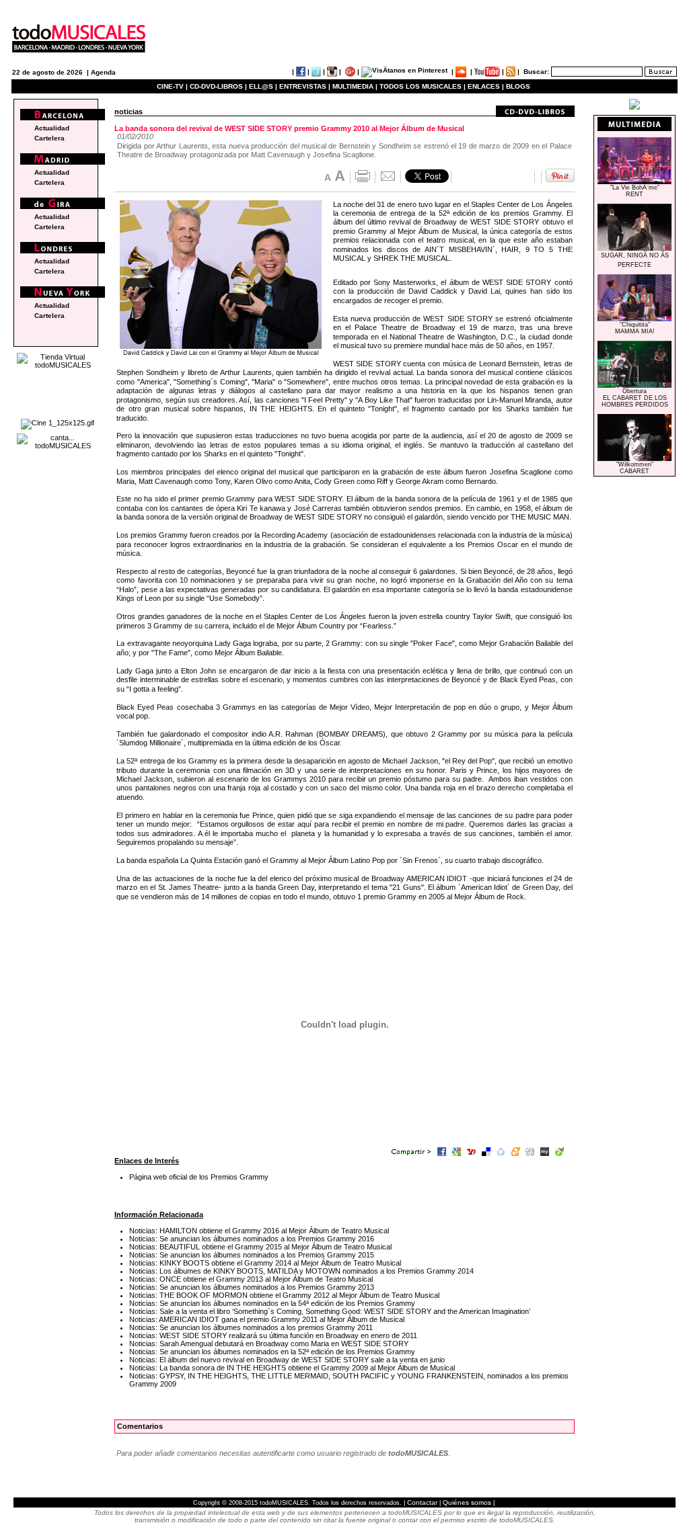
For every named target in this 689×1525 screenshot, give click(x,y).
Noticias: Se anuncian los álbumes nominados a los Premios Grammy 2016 (251, 1239)
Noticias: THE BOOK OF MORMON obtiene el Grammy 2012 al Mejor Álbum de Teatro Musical (284, 1295)
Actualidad (51, 128)
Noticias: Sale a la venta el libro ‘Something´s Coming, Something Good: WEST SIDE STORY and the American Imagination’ (329, 1311)
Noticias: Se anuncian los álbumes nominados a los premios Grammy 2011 (251, 1327)
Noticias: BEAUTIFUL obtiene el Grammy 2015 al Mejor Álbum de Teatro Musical (260, 1247)
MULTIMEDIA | (354, 86)
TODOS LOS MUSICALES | (422, 86)
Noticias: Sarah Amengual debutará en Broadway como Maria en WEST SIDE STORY (268, 1343)
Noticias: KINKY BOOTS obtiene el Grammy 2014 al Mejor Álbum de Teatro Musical (265, 1263)
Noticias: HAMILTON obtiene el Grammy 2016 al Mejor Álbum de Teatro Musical (259, 1231)
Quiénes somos (467, 1502)
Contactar (422, 1502)
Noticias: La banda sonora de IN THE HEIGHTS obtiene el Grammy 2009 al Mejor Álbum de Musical (292, 1368)
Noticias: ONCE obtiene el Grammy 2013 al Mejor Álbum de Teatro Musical (251, 1279)
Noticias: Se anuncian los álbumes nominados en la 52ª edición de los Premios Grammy (272, 1352)
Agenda (103, 72)
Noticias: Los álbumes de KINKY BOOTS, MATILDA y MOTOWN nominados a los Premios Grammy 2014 (301, 1271)
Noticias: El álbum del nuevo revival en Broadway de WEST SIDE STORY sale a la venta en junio (287, 1360)
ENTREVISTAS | (304, 86)
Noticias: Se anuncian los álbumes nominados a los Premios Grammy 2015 (251, 1255)
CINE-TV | (173, 86)
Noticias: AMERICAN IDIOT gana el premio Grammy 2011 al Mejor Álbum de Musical (266, 1319)
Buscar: (536, 71)
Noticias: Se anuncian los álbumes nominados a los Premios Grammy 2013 (251, 1287)
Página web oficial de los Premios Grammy (198, 1177)
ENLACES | (486, 86)
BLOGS (518, 86)
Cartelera (49, 138)
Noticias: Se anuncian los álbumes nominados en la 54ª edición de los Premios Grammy (272, 1303)
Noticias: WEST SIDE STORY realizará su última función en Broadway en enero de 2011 (273, 1335)
